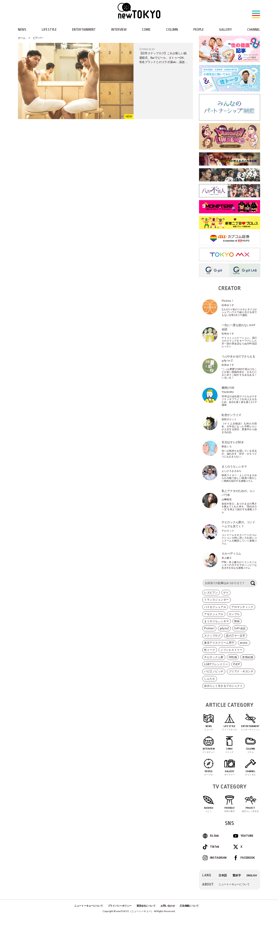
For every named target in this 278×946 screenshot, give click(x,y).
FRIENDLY (229, 809)
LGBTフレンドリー (216, 664)
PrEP (236, 664)
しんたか (209, 678)
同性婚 (233, 657)
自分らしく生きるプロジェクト (223, 685)
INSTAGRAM (218, 857)
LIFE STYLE (49, 29)
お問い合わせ (168, 906)
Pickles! (209, 628)
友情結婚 (247, 657)
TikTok (214, 846)
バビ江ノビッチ (213, 671)
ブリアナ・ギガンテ (241, 671)
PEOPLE (198, 29)
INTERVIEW (119, 29)
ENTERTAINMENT (84, 29)
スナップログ (212, 635)
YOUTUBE (247, 836)
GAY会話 (240, 628)
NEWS (22, 29)
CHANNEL (253, 29)
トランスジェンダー (216, 599)
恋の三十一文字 (235, 635)
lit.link (214, 836)
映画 (237, 621)
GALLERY (225, 29)
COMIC (146, 29)
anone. (244, 642)
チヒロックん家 (213, 657)
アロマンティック (242, 607)
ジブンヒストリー (231, 649)
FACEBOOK (248, 857)
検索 (253, 583)
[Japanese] (223, 875)
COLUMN (172, 29)
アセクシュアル (213, 614)
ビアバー (38, 37)
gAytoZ (224, 628)
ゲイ (226, 592)
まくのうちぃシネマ (216, 621)
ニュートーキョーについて (234, 884)
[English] (252, 875)
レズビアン (211, 592)
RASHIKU (208, 809)
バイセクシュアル (215, 607)
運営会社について (146, 906)
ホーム (22, 37)
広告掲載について (189, 906)
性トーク (209, 649)
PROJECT (250, 809)
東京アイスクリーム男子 (219, 642)
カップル (234, 614)
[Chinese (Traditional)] (237, 875)
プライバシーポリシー (120, 906)
